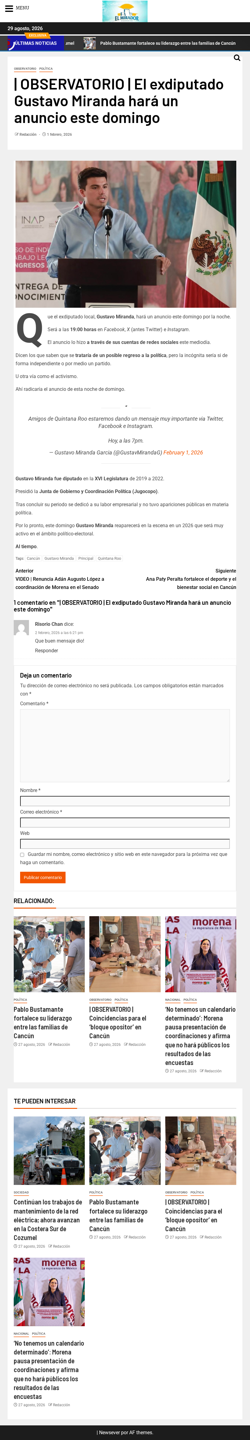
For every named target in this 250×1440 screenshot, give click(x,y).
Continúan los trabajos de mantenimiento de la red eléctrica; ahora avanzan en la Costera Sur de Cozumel (48, 1219)
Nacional (172, 999)
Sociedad (21, 1192)
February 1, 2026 (183, 452)
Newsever (109, 1432)
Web (25, 833)
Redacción (29, 134)
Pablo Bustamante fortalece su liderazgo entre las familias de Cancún (134, 43)
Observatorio (25, 68)
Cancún (33, 558)
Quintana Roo (109, 558)
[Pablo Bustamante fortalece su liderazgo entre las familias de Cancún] (49, 954)
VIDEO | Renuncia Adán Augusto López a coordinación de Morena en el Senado (60, 579)
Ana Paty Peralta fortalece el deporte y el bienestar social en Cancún (191, 579)
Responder (46, 650)
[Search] (237, 60)
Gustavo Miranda (59, 558)
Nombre (30, 790)
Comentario (34, 703)
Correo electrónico (41, 812)
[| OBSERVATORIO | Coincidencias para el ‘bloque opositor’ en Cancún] (124, 954)
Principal (85, 558)
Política (46, 68)
